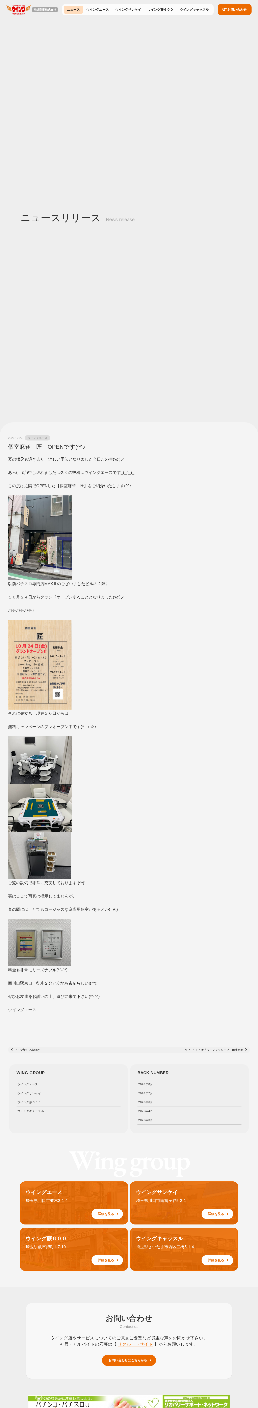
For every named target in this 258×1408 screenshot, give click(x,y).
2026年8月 (145, 1084)
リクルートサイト (135, 1344)
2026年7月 (145, 1093)
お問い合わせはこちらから (127, 1360)
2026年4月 (145, 1111)
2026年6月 (145, 1102)
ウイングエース (97, 9)
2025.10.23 (15, 437)
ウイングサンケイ (128, 9)
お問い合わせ (237, 9)
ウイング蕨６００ (160, 9)
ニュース (73, 9)
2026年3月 (145, 1120)
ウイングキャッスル (194, 9)
